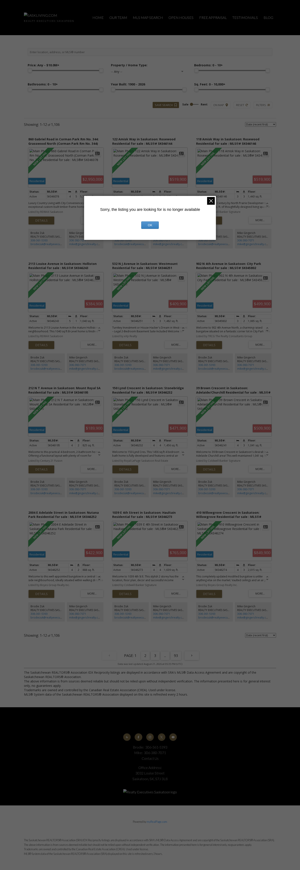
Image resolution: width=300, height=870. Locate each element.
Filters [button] (261, 105)
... (165, 655)
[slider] (30, 70)
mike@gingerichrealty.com (85, 244)
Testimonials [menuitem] (245, 17)
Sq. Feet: (209, 84)
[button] (127, 737)
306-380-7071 (77, 240)
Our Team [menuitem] (118, 17)
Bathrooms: (43, 84)
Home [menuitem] (98, 17)
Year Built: (128, 84)
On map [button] (218, 105)
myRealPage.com (157, 821)
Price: (43, 65)
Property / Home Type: (129, 65)
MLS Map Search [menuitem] (148, 17)
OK (150, 225)
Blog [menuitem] (268, 17)
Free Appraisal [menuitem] (213, 17)
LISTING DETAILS (41, 220)
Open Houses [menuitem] (180, 17)
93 (176, 655)
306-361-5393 (39, 240)
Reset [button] (240, 105)
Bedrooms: (208, 65)
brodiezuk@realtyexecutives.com (51, 244)
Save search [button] (164, 105)
